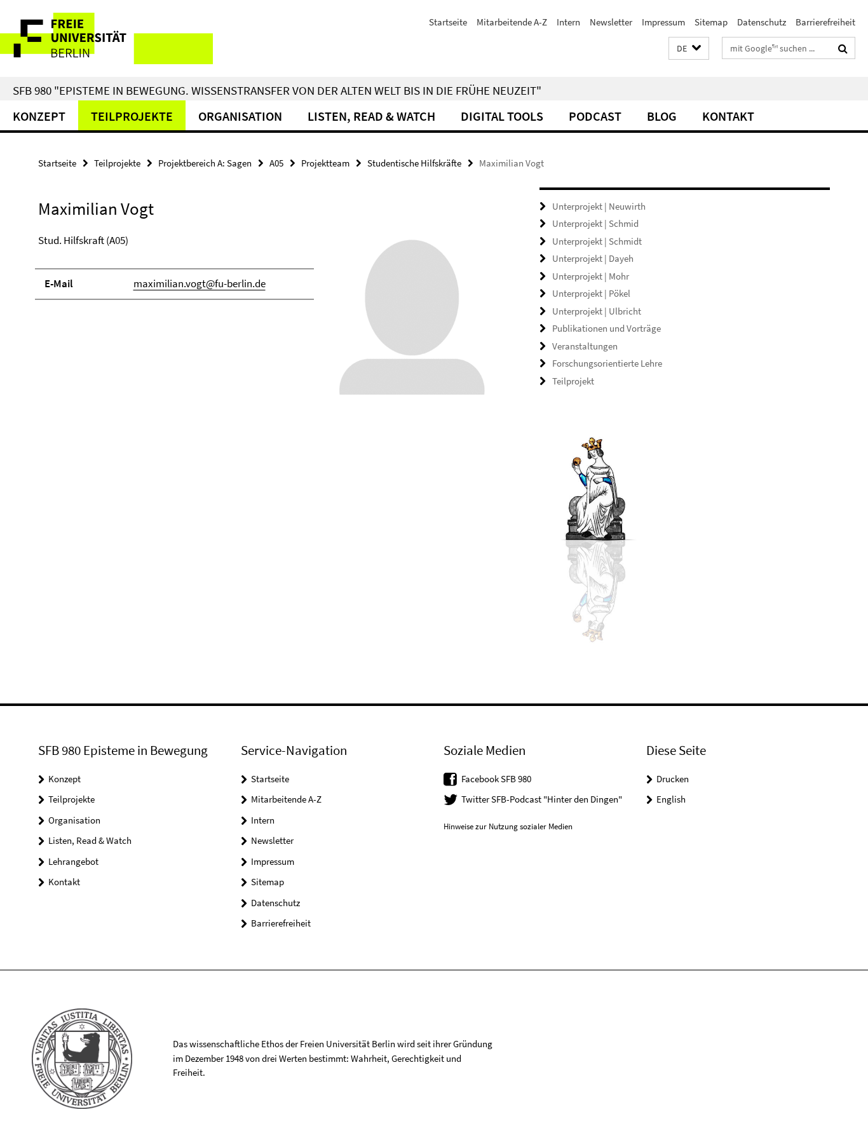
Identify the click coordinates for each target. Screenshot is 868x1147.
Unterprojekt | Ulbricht (596, 311)
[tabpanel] (265, 320)
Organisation (240, 116)
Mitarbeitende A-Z (512, 22)
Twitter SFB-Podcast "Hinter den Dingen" (541, 799)
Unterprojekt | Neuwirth (599, 206)
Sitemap (711, 22)
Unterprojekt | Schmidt (597, 241)
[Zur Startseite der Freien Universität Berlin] (106, 38)
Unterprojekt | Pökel (591, 293)
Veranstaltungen (585, 346)
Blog (662, 116)
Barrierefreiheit (825, 22)
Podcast (595, 116)
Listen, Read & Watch (371, 116)
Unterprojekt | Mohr (590, 276)
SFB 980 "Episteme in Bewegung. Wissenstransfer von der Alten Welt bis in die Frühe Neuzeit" (277, 90)
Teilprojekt (573, 381)
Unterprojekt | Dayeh (593, 258)
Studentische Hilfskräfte (414, 163)
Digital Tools (502, 116)
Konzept (39, 116)
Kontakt (728, 116)
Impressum (663, 22)
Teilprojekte (132, 116)
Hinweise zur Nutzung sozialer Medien (508, 826)
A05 (276, 163)
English (671, 799)
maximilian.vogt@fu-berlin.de (199, 283)
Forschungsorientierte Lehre (607, 363)
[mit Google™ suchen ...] (843, 48)
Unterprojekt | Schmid (595, 223)
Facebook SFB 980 (496, 779)
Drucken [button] (672, 779)
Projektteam (325, 163)
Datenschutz (761, 22)
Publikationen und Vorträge (606, 328)
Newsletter (611, 22)
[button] (688, 48)
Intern (568, 22)
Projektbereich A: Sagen (205, 163)
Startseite (448, 22)
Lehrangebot (73, 861)
